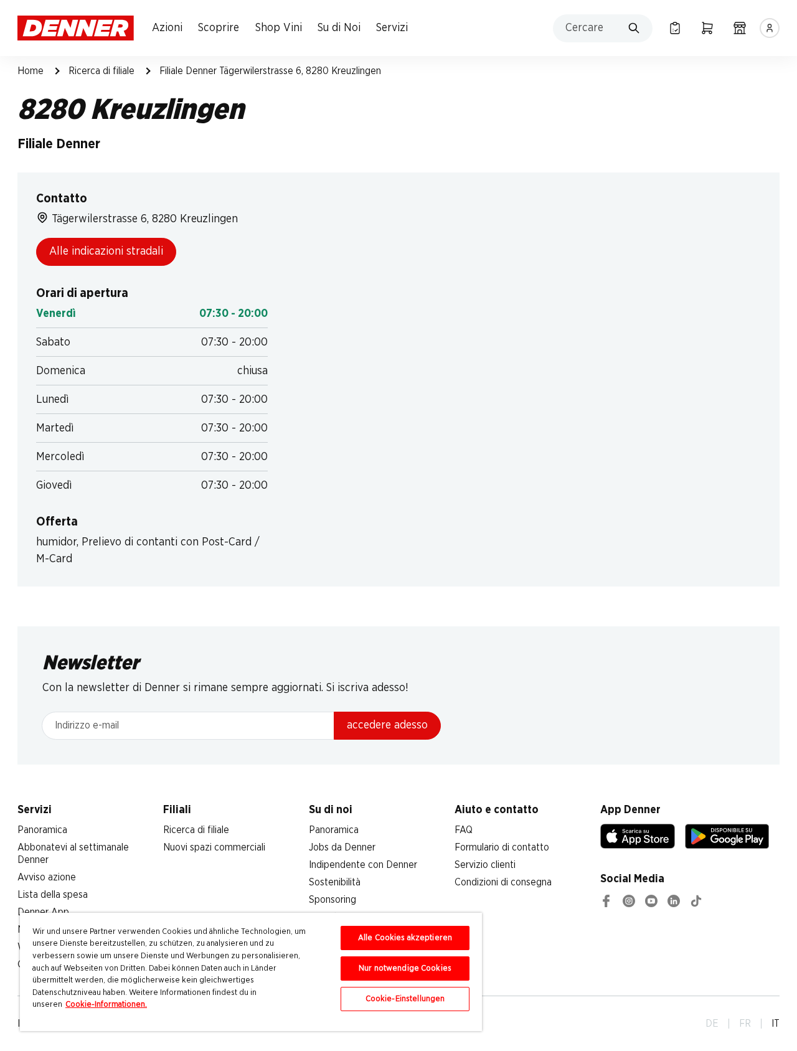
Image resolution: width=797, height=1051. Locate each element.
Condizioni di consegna (503, 882)
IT (775, 1024)
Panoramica (42, 830)
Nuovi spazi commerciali (214, 847)
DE (712, 1024)
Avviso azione (46, 877)
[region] (251, 972)
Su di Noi (339, 28)
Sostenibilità (335, 882)
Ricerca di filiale (101, 71)
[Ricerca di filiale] (739, 28)
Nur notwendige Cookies (405, 968)
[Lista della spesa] (675, 28)
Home (30, 71)
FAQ (464, 830)
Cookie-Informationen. (106, 1005)
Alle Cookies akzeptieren (405, 938)
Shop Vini (278, 28)
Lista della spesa (52, 895)
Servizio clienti (485, 865)
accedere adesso (387, 725)
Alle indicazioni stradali (106, 251)
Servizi (392, 28)
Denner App (43, 912)
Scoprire (218, 28)
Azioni (167, 28)
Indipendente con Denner (363, 865)
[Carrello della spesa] (707, 28)
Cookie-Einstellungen (405, 999)
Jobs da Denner (342, 847)
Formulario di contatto (502, 847)
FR (745, 1024)
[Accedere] (770, 28)
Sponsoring (332, 900)
